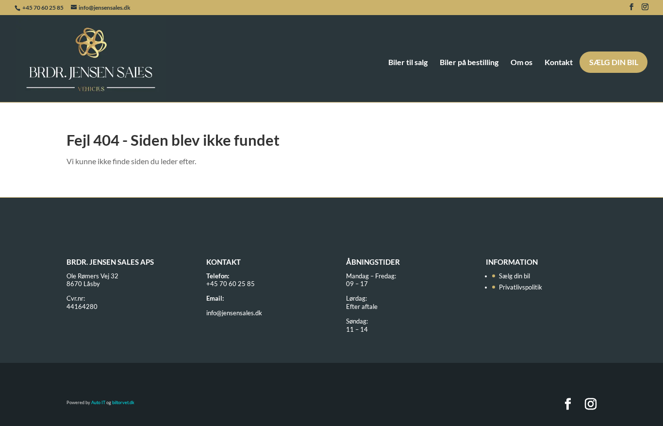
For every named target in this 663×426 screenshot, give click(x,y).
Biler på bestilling (469, 63)
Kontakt (559, 63)
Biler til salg (408, 63)
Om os (521, 63)
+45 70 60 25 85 (43, 7)
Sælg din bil (613, 62)
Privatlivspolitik (520, 287)
